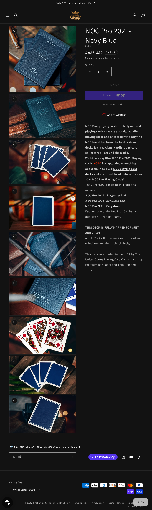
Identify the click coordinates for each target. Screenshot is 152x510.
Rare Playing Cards (41, 502)
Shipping (90, 57)
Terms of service (116, 502)
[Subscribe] (72, 456)
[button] (8, 15)
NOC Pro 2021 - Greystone (102, 206)
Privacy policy (98, 502)
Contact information (133, 506)
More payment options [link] (114, 104)
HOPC (97, 163)
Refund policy (80, 502)
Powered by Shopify (60, 502)
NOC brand (92, 142)
